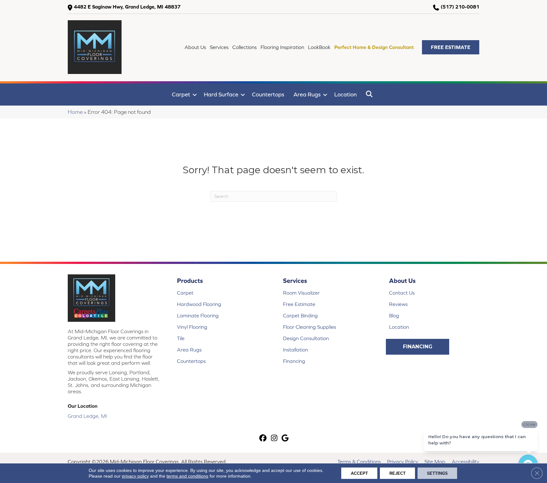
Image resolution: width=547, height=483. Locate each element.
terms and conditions (187, 476)
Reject (397, 473)
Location (345, 94)
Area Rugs (307, 94)
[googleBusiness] (285, 438)
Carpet (181, 94)
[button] (450, 47)
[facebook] (263, 438)
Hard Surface (221, 94)
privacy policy (135, 476)
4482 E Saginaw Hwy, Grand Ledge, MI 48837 (127, 6)
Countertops (268, 94)
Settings (437, 473)
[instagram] (274, 438)
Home (75, 112)
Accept (359, 473)
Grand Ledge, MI (87, 416)
